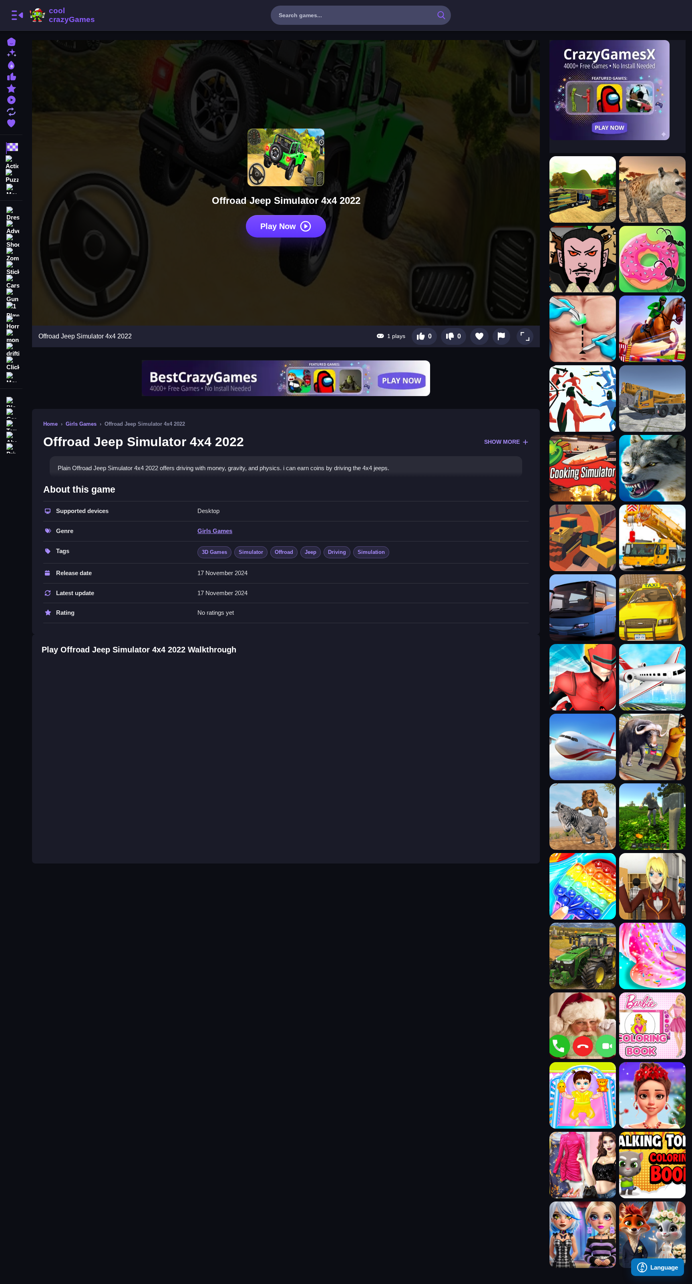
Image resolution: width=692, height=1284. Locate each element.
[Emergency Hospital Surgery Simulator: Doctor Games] (582, 329)
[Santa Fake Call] (582, 1025)
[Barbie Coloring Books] (652, 1025)
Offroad (284, 552)
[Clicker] (11, 363)
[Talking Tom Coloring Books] (652, 1165)
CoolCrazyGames (61, 15)
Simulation (371, 552)
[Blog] (11, 401)
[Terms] (11, 424)
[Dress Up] (11, 214)
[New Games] (11, 52)
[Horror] (11, 323)
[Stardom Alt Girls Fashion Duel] (582, 1234)
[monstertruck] (11, 336)
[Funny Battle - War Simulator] (582, 398)
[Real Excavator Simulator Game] (582, 538)
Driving (337, 552)
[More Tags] (11, 376)
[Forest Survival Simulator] (652, 816)
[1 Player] (11, 309)
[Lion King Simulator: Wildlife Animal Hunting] (582, 816)
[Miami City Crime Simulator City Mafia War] (582, 677)
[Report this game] (501, 336)
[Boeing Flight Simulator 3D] (582, 747)
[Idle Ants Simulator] (652, 259)
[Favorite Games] (11, 122)
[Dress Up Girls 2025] (582, 1165)
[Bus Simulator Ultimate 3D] (582, 607)
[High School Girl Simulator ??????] (652, 886)
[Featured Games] (11, 87)
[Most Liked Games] (11, 76)
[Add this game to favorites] (479, 336)
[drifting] (11, 350)
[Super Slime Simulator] (652, 956)
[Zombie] (11, 255)
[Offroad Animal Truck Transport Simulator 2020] (582, 189)
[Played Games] (11, 99)
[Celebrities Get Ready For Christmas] (652, 1095)
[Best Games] (11, 64)
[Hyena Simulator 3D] (652, 189)
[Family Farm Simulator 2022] (582, 956)
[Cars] (11, 282)
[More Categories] (11, 188)
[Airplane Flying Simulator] (652, 677)
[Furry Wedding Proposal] (652, 1234)
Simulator (251, 552)
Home (50, 424)
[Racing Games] (11, 148)
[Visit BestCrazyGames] (286, 378)
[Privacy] (11, 447)
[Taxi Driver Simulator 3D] (652, 607)
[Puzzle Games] (11, 175)
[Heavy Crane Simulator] (652, 398)
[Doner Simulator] (582, 259)
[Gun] (11, 295)
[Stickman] (11, 268)
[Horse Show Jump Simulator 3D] (652, 329)
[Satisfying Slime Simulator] (582, 886)
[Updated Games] (11, 111)
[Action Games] (11, 162)
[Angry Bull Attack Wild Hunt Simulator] (652, 747)
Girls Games (81, 424)
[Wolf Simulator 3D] (652, 468)
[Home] (11, 41)
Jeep (310, 552)
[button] (525, 336)
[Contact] (11, 413)
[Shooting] (11, 241)
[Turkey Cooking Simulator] (582, 468)
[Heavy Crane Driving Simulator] (652, 538)
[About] (11, 436)
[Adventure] (11, 227)
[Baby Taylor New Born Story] (582, 1095)
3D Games (214, 552)
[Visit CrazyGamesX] (617, 90)
